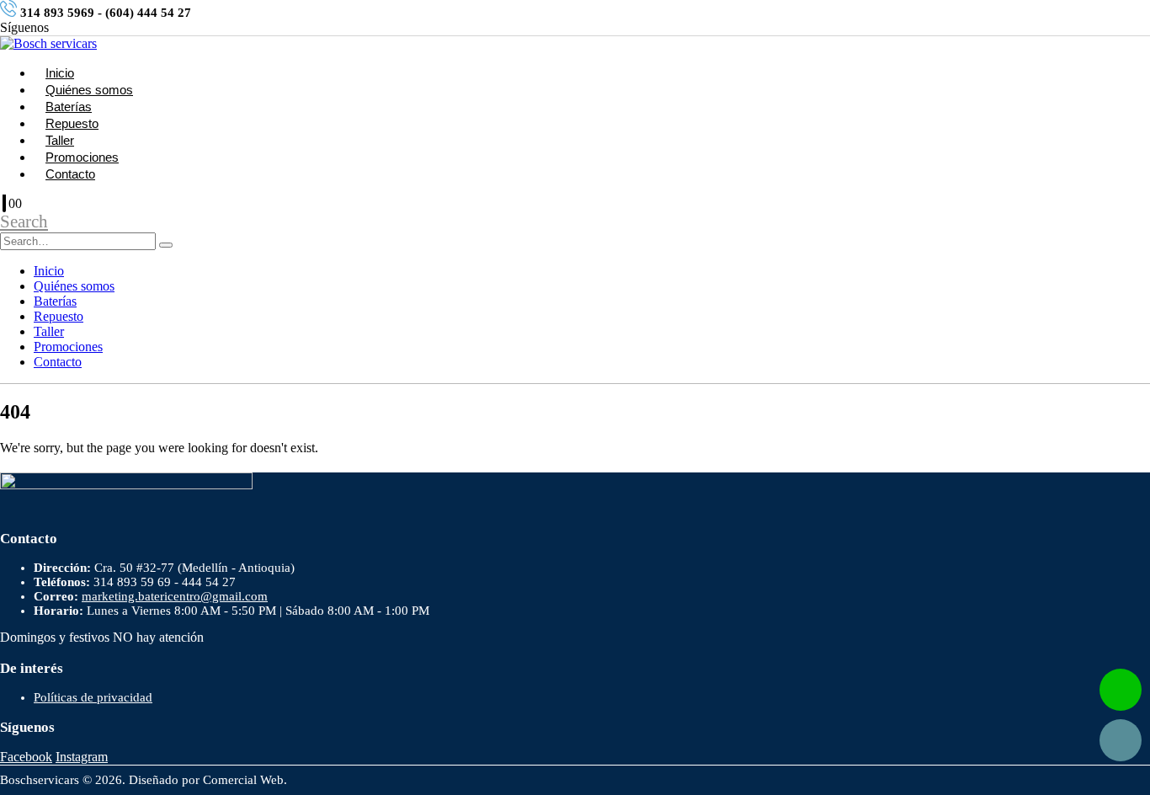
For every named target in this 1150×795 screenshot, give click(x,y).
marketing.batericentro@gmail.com (175, 596)
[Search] (166, 245)
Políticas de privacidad (93, 697)
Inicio (59, 73)
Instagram (82, 757)
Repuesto (71, 123)
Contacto (70, 174)
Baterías (68, 106)
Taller (59, 140)
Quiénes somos (89, 90)
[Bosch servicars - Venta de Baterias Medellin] (48, 43)
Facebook (26, 757)
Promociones (82, 157)
